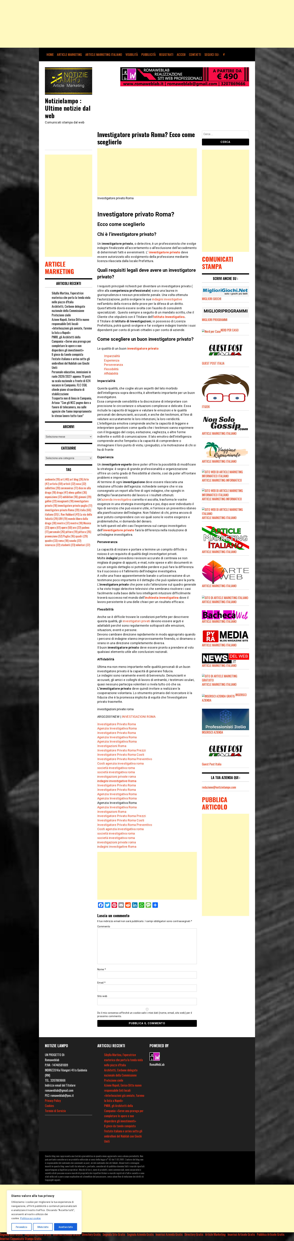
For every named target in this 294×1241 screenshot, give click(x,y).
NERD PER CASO (230, 330)
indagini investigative (166, 299)
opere (66, 527)
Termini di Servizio (55, 1111)
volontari (83, 545)
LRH (63, 519)
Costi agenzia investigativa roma (120, 763)
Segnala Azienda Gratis (37, 1234)
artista (56, 484)
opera (55, 527)
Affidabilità (111, 373)
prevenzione (53, 536)
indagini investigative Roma (116, 781)
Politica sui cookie (30, 1218)
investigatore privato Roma (62, 510)
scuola (75, 541)
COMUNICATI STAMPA (217, 262)
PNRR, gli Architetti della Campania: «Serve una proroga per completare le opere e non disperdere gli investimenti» (71, 343)
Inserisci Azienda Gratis (66, 1234)
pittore (72, 532)
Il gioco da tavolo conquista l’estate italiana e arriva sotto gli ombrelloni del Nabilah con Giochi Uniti (71, 361)
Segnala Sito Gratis (11, 1234)
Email (101, 982)
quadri (81, 536)
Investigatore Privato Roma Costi (120, 754)
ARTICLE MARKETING (69, 54)
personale (57, 532)
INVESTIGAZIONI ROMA (139, 716)
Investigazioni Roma (111, 746)
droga (62, 492)
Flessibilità (111, 369)
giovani (84, 497)
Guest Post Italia (211, 764)
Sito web (102, 996)
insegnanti (65, 501)
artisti (69, 484)
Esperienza (111, 360)
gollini (50, 501)
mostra (63, 523)
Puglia (69, 536)
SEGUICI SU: (212, 54)
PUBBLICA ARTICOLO (214, 803)
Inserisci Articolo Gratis (241, 1234)
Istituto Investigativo (169, 317)
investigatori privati (136, 621)
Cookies (49, 1105)
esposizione (53, 497)
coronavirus (69, 488)
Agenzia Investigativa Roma (117, 728)
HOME (50, 54)
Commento (103, 926)
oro (77, 527)
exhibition (70, 497)
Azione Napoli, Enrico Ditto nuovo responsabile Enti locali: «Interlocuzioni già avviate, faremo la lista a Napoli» (72, 326)
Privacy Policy (53, 1100)
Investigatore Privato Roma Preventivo (124, 759)
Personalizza (21, 1227)
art (64, 479)
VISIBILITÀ (132, 54)
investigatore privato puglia (75, 506)
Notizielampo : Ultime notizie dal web (68, 108)
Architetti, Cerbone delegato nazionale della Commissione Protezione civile (68, 310)
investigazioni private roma (116, 776)
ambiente (52, 479)
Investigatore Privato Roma (116, 724)
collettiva (52, 488)
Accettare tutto (66, 1227)
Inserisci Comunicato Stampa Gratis (20, 1238)
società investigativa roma (116, 768)
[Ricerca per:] (225, 135)
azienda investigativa (116, 499)
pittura (84, 532)
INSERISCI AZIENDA (212, 732)
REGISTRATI (166, 54)
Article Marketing (215, 1234)
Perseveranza (113, 364)
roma (63, 541)
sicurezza (52, 545)
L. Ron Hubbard (69, 514)
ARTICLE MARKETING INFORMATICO (222, 480)
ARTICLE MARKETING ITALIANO (103, 54)
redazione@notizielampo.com (219, 787)
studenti (68, 545)
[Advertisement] (102, 24)
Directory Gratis (91, 1234)
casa (81, 484)
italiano (51, 514)
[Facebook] (224, 54)
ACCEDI (181, 54)
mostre (76, 523)
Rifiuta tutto (42, 1227)
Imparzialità (112, 356)
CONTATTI (195, 54)
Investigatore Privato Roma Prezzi (121, 750)
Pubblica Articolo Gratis (270, 1234)
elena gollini (78, 492)
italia (85, 510)
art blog (76, 479)
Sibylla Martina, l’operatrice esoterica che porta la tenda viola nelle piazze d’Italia (71, 297)
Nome (101, 969)
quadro (51, 541)
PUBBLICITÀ (148, 54)
